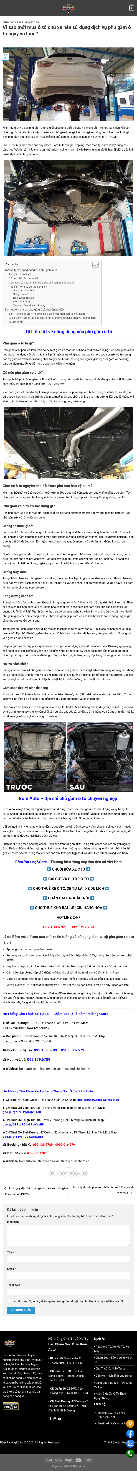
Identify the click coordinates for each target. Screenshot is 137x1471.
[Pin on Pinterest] (78, 1173)
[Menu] (5, 8)
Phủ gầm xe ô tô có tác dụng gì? (28, 286)
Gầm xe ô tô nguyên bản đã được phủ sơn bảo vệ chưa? (41, 282)
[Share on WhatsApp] (52, 1173)
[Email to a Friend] (72, 1173)
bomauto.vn (27, 1069)
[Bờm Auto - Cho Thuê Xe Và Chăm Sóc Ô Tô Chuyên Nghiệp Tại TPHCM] (68, 8)
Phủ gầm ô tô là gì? (20, 274)
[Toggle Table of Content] (94, 265)
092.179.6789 (37, 1153)
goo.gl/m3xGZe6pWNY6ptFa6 (98, 1099)
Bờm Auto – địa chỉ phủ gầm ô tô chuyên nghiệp (34, 309)
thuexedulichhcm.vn (77, 1069)
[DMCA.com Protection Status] (11, 1406)
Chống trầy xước (21, 294)
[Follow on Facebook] (50, 1419)
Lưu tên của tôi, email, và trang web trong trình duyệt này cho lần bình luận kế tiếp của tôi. (68, 1301)
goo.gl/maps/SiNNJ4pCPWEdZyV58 (27, 1041)
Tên (10, 1252)
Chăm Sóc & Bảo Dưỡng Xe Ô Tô (21, 22)
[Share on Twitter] (65, 1173)
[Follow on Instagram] (55, 1419)
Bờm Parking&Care (14, 848)
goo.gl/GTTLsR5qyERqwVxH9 (23, 1124)
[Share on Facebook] (59, 1173)
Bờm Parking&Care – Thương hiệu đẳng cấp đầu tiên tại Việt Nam (47, 313)
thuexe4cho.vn (49, 1069)
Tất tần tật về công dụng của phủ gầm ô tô (31, 270)
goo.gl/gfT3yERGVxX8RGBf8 (23, 1136)
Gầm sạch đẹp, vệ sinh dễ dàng (29, 305)
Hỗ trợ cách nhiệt (21, 301)
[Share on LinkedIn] (85, 1173)
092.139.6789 (43, 1144)
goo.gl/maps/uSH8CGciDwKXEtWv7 (27, 1027)
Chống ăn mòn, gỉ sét (23, 290)
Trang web (13, 1285)
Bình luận (14, 1221)
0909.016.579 (72, 1050)
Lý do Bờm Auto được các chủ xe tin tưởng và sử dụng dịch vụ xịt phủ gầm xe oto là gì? (52, 319)
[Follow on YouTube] (59, 1419)
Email (11, 1268)
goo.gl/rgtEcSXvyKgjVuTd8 (22, 1112)
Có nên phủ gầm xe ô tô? (23, 278)
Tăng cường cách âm (23, 297)
